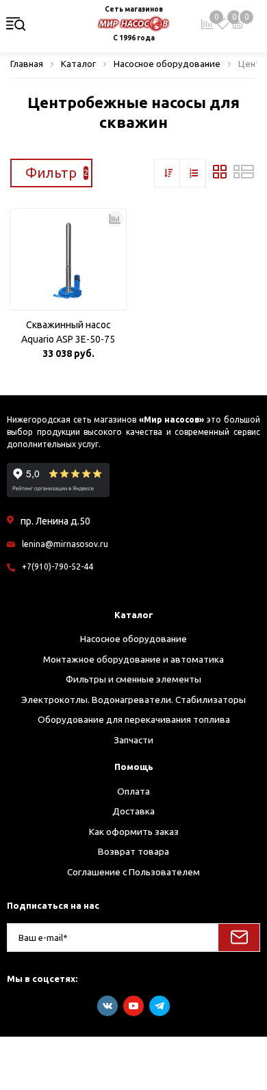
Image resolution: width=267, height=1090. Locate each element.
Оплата (133, 791)
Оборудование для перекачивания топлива (134, 719)
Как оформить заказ (134, 831)
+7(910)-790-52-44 (57, 566)
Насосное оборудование (133, 638)
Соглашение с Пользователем (133, 871)
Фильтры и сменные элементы (133, 679)
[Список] (243, 175)
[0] (222, 24)
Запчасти (133, 739)
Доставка (133, 811)
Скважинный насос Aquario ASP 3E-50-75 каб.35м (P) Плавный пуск (68, 333)
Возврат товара (133, 851)
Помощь (133, 766)
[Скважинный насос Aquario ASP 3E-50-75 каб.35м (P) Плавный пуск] (68, 259)
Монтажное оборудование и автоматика (133, 659)
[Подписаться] (238, 937)
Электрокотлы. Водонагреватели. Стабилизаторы (133, 699)
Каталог (133, 615)
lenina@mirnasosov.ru (65, 544)
